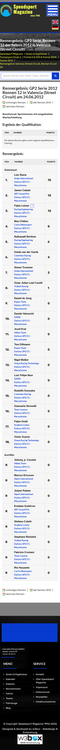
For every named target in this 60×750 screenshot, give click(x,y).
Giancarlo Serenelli (25, 406)
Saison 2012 (6, 60)
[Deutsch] (55, 27)
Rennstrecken (13, 688)
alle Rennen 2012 (41, 102)
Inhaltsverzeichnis (46, 701)
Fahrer (9, 693)
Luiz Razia (20, 174)
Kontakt (40, 674)
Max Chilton (21, 221)
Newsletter (42, 697)
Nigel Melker (21, 359)
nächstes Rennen (14, 106)
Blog (8, 708)
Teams (9, 698)
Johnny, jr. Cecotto (25, 459)
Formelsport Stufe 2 (10, 57)
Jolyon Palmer (22, 490)
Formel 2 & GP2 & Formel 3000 (40, 57)
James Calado (22, 190)
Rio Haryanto (22, 567)
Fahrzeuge (11, 703)
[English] (55, 22)
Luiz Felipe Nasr (23, 375)
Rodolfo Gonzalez (24, 390)
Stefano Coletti (23, 521)
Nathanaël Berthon (25, 236)
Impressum (42, 687)
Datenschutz (43, 692)
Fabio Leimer (22, 205)
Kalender (10, 679)
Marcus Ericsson (24, 475)
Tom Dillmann (22, 344)
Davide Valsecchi (24, 313)
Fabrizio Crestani (24, 552)
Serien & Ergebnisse (36, 53)
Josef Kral (20, 329)
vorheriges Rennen (15, 102)
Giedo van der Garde (26, 252)
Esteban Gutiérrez (24, 506)
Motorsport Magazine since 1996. (20, 634)
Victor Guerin (22, 436)
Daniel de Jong (23, 298)
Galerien (10, 684)
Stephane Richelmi (25, 536)
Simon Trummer (23, 267)
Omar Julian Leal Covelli (28, 282)
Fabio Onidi (21, 421)
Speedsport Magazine (11, 53)
